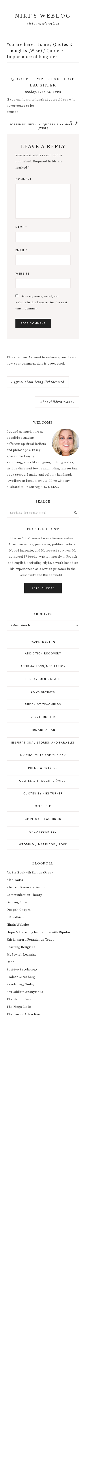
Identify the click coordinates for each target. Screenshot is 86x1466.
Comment (23, 179)
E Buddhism (15, 917)
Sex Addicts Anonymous (25, 992)
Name (21, 227)
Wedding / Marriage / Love (43, 844)
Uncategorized (43, 832)
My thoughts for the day (43, 755)
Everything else (43, 717)
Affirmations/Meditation (43, 666)
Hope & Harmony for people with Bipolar (39, 932)
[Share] (62, 122)
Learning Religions (21, 947)
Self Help (43, 806)
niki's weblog (43, 16)
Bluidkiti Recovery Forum (26, 887)
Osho (11, 962)
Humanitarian (43, 730)
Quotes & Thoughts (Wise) (43, 781)
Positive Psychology (22, 970)
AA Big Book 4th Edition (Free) (30, 873)
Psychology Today (20, 984)
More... (53, 487)
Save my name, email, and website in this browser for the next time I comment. (41, 302)
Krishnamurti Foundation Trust (30, 940)
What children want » (57, 402)
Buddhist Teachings (43, 704)
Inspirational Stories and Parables (43, 742)
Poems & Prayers (43, 768)
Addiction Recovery (43, 653)
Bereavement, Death (43, 679)
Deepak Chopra (19, 910)
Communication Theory (24, 895)
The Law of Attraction (23, 1014)
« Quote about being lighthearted (37, 382)
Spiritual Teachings (43, 819)
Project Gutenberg (21, 977)
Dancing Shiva (17, 902)
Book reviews (43, 691)
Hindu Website (18, 925)
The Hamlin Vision (21, 999)
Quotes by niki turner (43, 793)
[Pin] (75, 122)
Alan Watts (15, 880)
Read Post (43, 588)
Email (21, 250)
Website (22, 273)
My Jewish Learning (22, 955)
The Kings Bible (19, 1007)
